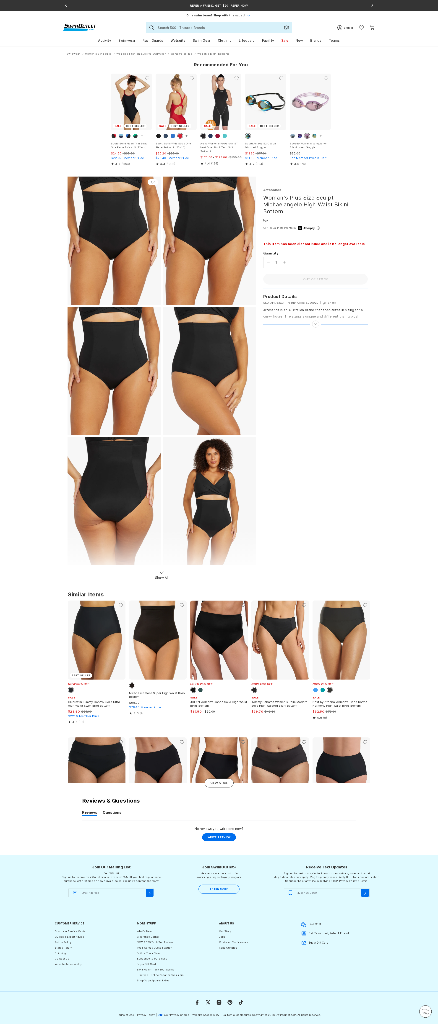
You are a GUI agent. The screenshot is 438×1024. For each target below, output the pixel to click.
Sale (284, 40)
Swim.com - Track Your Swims (155, 969)
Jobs (222, 936)
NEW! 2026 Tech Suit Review (155, 942)
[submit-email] (150, 893)
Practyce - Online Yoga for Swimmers (160, 975)
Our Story (225, 931)
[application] (425, 1011)
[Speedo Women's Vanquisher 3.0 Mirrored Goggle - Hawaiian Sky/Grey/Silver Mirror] (310, 102)
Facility (268, 40)
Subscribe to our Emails (152, 958)
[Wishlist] (361, 28)
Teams (334, 40)
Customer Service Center (70, 931)
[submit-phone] (365, 893)
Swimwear (126, 40)
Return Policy (63, 942)
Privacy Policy (348, 881)
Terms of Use (125, 1014)
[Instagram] (219, 1002)
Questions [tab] (112, 813)
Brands (315, 40)
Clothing (225, 40)
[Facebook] (197, 1002)
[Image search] (286, 27)
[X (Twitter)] (208, 1002)
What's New (144, 931)
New (299, 40)
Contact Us (62, 958)
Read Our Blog (228, 947)
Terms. (364, 881)
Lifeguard (247, 40)
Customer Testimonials (233, 942)
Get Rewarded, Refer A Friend (328, 933)
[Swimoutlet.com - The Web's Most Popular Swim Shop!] (79, 27)
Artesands (272, 190)
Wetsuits (178, 40)
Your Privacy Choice (176, 1014)
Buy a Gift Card (146, 964)
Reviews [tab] (89, 813)
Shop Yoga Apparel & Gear (153, 980)
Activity (104, 40)
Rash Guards (153, 40)
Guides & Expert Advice (69, 936)
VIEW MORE (219, 783)
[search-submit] (151, 27)
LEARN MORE (219, 889)
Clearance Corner (148, 936)
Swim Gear (202, 40)
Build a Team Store (149, 953)
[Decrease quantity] (268, 262)
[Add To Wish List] (153, 182)
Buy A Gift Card (318, 942)
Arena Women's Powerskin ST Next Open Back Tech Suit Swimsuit (219, 147)
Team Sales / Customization (154, 947)
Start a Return (63, 947)
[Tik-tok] (241, 1002)
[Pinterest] (230, 1002)
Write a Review (222, 838)
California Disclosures (236, 1014)
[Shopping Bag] (372, 28)
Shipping (60, 953)
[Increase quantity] (284, 262)
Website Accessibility (68, 964)
